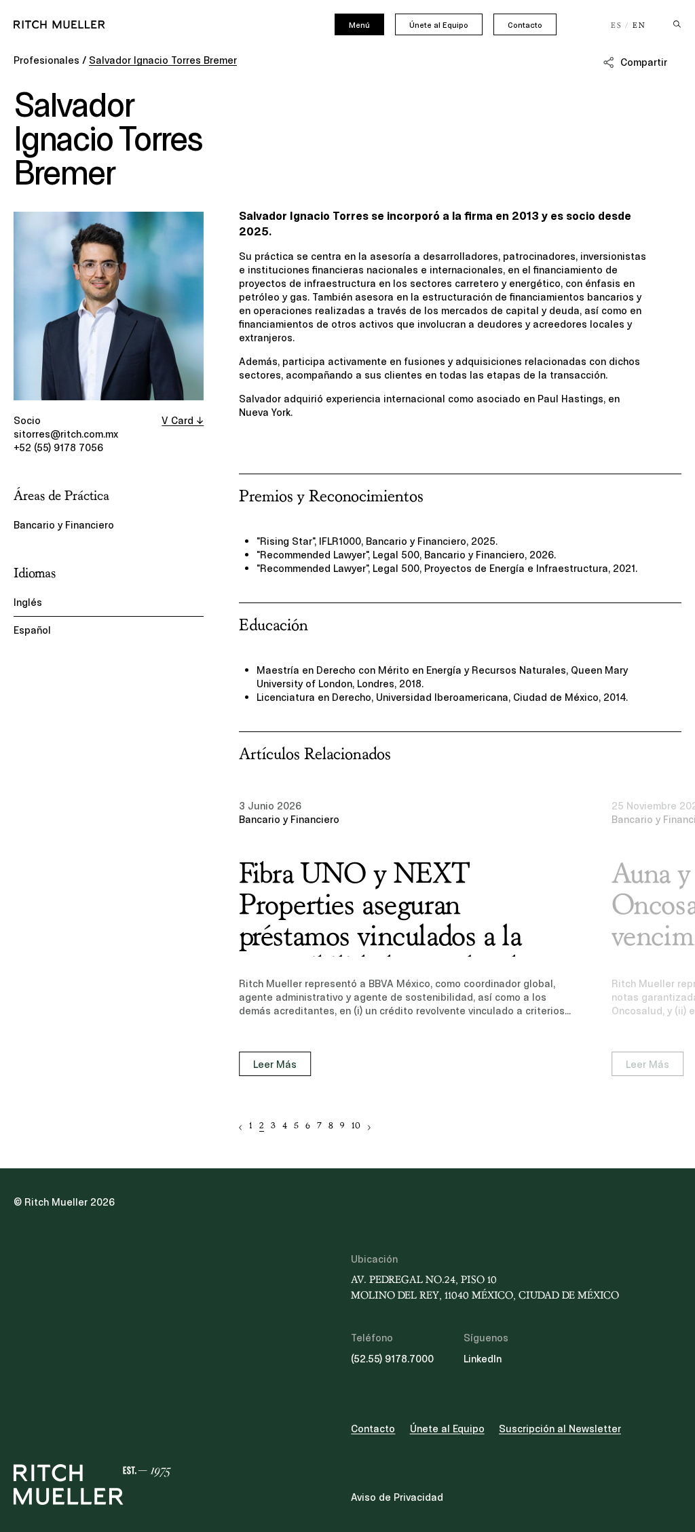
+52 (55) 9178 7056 (58, 448)
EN (639, 25)
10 (356, 1126)
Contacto (525, 25)
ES (616, 25)
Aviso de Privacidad (397, 1497)
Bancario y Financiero (64, 525)
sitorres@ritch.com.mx (66, 434)
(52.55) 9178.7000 (392, 1359)
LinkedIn (483, 1359)
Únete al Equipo (438, 25)
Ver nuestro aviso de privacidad (129, 1426)
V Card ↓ (183, 420)
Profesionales (46, 60)
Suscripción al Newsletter (560, 1429)
